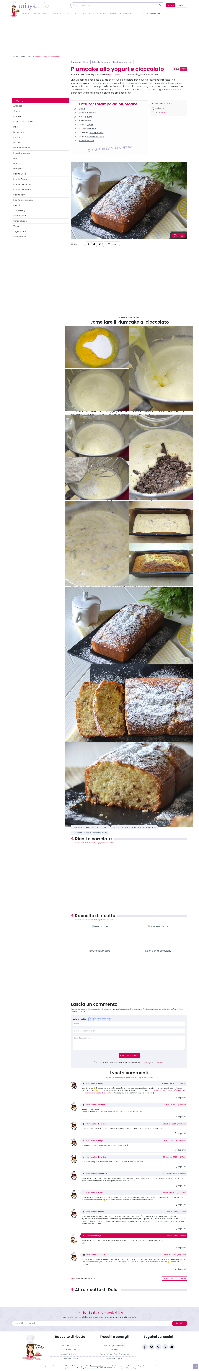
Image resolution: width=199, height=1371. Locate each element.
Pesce (16, 158)
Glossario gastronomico (114, 1345)
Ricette (25, 13)
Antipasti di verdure (70, 1345)
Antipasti (35, 13)
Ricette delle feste (22, 189)
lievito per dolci (96, 133)
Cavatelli (114, 1350)
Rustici (16, 205)
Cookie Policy (159, 1063)
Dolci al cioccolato (101, 62)
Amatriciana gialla (114, 1359)
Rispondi (181, 1097)
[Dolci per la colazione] (158, 936)
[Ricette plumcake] (100, 936)
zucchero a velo (86, 141)
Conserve (18, 111)
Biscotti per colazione (70, 1350)
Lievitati (17, 142)
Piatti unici (18, 163)
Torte (83, 13)
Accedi (171, 5)
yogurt (90, 125)
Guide (91, 13)
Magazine (155, 13)
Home (15, 57)
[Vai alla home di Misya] (29, 9)
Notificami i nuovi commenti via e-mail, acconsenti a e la (130, 1063)
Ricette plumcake (99, 950)
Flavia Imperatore (115, 75)
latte (89, 121)
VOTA (184, 69)
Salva (113, 244)
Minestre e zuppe (22, 153)
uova (82, 109)
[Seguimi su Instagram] (165, 1347)
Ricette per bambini (23, 200)
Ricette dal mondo (22, 184)
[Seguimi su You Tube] (172, 1347)
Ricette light (19, 195)
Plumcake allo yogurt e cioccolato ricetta (90, 833)
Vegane (17, 226)
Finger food (19, 132)
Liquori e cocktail (21, 147)
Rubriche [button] (128, 13)
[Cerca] (160, 5)
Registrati (181, 5)
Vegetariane (19, 231)
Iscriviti (179, 1323)
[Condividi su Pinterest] (99, 243)
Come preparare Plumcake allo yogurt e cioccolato (135, 827)
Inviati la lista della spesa (111, 148)
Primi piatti (18, 168)
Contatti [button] (142, 13)
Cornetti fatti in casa (70, 1354)
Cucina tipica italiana (23, 121)
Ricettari (101, 13)
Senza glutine (20, 221)
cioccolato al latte (95, 137)
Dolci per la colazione (158, 950)
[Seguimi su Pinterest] (158, 1347)
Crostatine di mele (70, 1359)
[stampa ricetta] (175, 235)
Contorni (65, 13)
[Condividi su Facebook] (88, 243)
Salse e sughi (20, 210)
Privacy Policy (144, 1063)
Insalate (17, 137)
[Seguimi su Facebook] (145, 1347)
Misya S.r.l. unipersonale (90, 1368)
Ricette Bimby (20, 179)
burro (89, 117)
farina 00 (91, 129)
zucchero (91, 113)
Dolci (76, 13)
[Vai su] (195, 1366)
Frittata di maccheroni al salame (114, 1354)
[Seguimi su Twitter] (151, 1347)
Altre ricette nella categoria (129, 1299)
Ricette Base (19, 174)
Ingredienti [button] (113, 13)
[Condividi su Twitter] (94, 243)
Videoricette (19, 236)
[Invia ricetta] (182, 235)
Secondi (53, 13)
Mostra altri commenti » (174, 1278)
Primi (45, 13)
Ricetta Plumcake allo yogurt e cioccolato (90, 827)
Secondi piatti (20, 215)
